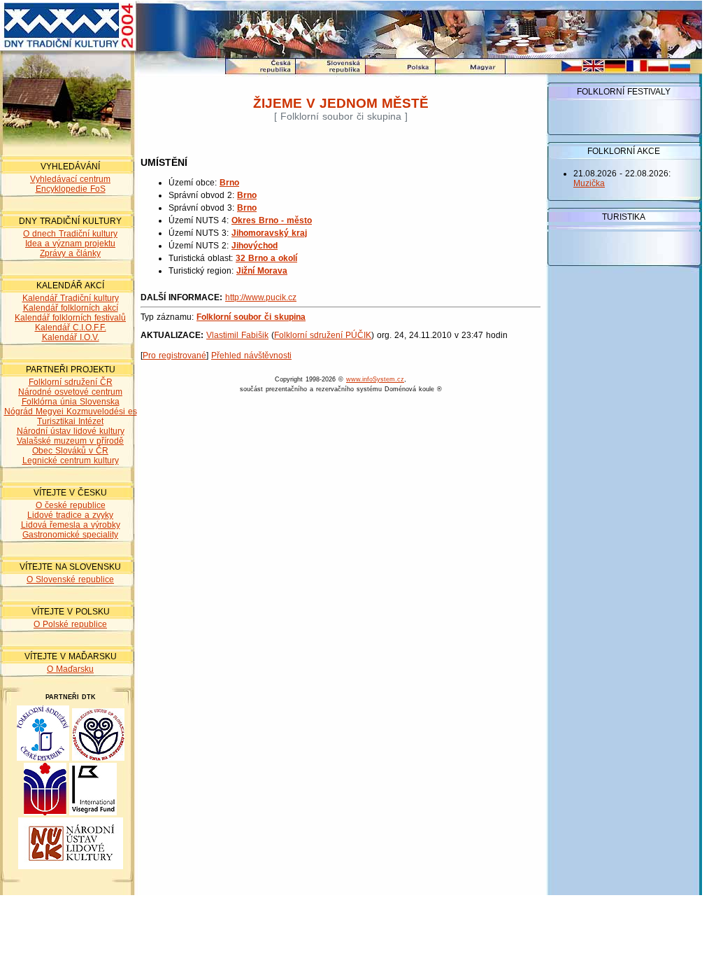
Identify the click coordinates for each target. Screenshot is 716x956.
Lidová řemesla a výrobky (70, 525)
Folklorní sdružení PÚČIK (322, 335)
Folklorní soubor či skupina (251, 317)
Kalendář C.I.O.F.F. (70, 327)
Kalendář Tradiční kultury (70, 298)
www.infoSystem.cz (375, 379)
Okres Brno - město (271, 220)
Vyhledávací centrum (70, 179)
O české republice (71, 505)
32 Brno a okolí (266, 258)
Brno (229, 183)
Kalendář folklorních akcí (70, 308)
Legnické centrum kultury (70, 460)
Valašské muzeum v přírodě (70, 441)
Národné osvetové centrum (70, 392)
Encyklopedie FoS (71, 189)
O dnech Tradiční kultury (70, 234)
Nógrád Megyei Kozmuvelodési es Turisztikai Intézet (70, 416)
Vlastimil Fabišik (237, 335)
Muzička (589, 183)
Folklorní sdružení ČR (71, 382)
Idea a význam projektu (70, 243)
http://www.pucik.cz (260, 297)
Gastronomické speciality (70, 535)
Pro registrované (174, 355)
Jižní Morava (261, 271)
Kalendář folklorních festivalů (70, 318)
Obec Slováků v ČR (70, 451)
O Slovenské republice (70, 579)
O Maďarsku (70, 669)
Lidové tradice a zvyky (70, 515)
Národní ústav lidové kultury (70, 431)
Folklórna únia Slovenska (71, 402)
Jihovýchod (254, 246)
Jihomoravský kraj (269, 233)
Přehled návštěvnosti (251, 355)
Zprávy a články (70, 253)
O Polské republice (70, 624)
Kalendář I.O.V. (70, 337)
